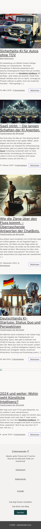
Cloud (2, 151)
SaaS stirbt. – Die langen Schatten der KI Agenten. (20, 128)
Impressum (20, 470)
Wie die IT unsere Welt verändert (16, 6)
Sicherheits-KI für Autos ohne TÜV (19, 53)
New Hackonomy (7, 58)
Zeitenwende (12, 2)
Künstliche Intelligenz (27, 420)
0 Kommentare (19, 90)
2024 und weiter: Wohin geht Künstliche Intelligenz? (19, 397)
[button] (36, 10)
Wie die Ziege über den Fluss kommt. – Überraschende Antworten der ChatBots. (20, 225)
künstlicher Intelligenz (28, 73)
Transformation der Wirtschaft (12, 133)
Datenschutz (20, 479)
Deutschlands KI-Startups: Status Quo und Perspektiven (20, 322)
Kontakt (20, 491)
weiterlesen (34, 90)
